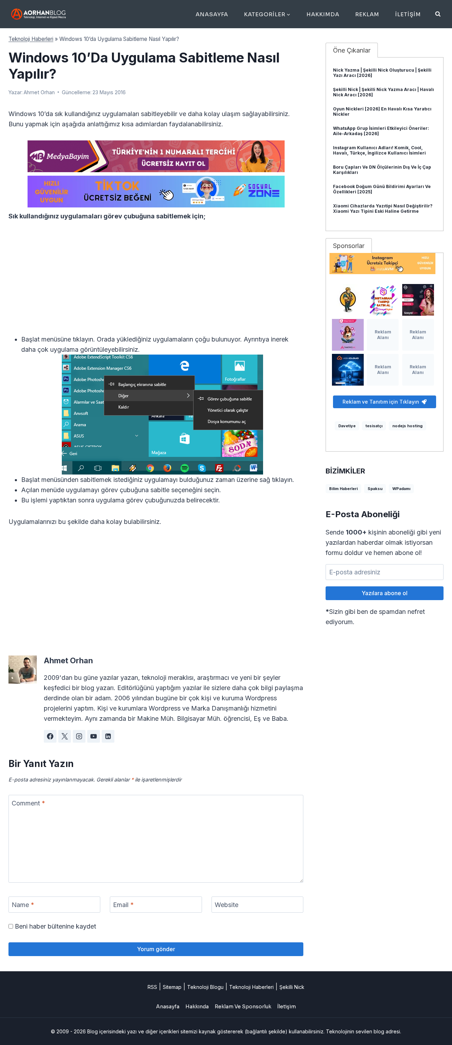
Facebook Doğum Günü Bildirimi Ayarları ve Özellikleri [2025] (382, 189)
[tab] (352, 50)
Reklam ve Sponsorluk (243, 1006)
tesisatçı (373, 425)
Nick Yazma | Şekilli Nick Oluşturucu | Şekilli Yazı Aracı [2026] (382, 72)
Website (226, 904)
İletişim (408, 14)
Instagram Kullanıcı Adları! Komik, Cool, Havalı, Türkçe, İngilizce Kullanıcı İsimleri (379, 150)
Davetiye (347, 425)
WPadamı (401, 488)
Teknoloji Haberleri (30, 39)
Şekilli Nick (291, 987)
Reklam (367, 14)
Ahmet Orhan (39, 92)
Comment (28, 803)
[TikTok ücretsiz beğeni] (156, 191)
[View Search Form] (438, 14)
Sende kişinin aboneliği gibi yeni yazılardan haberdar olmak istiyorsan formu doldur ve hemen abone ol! (383, 542)
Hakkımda (323, 14)
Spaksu (375, 488)
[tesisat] (348, 300)
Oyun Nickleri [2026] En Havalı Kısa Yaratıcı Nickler (382, 111)
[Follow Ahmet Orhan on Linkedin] (108, 736)
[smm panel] (156, 156)
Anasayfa (212, 14)
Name (23, 904)
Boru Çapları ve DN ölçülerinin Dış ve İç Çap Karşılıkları (382, 169)
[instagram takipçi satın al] (383, 300)
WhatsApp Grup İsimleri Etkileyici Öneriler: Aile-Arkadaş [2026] (381, 131)
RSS (152, 987)
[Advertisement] (155, 281)
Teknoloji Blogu (205, 987)
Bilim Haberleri (343, 488)
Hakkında (197, 1006)
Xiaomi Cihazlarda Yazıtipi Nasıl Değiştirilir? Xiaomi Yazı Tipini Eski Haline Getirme (383, 208)
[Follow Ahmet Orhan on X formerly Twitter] (64, 736)
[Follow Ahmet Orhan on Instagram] (79, 736)
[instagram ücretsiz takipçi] (384, 263)
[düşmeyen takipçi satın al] (418, 300)
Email (123, 904)
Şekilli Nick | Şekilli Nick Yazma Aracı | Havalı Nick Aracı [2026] (383, 92)
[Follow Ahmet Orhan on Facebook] (50, 736)
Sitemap (172, 987)
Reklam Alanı (383, 334)
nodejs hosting (407, 425)
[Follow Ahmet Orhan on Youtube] (93, 736)
